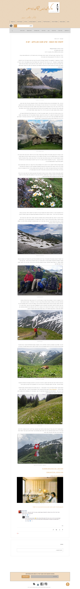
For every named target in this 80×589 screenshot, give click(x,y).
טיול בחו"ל (60, 30)
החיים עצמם (29, 30)
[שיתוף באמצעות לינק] (53, 529)
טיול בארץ (54, 30)
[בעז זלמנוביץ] (34, 584)
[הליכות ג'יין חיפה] (38, 584)
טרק (48, 30)
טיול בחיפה (22, 30)
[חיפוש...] (15, 26)
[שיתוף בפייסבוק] (62, 529)
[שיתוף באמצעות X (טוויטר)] (59, 529)
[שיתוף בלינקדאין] (56, 529)
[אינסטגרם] (45, 584)
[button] (12, 30)
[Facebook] (41, 584)
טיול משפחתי (36, 30)
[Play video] (40, 490)
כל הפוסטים (67, 30)
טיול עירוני (43, 30)
